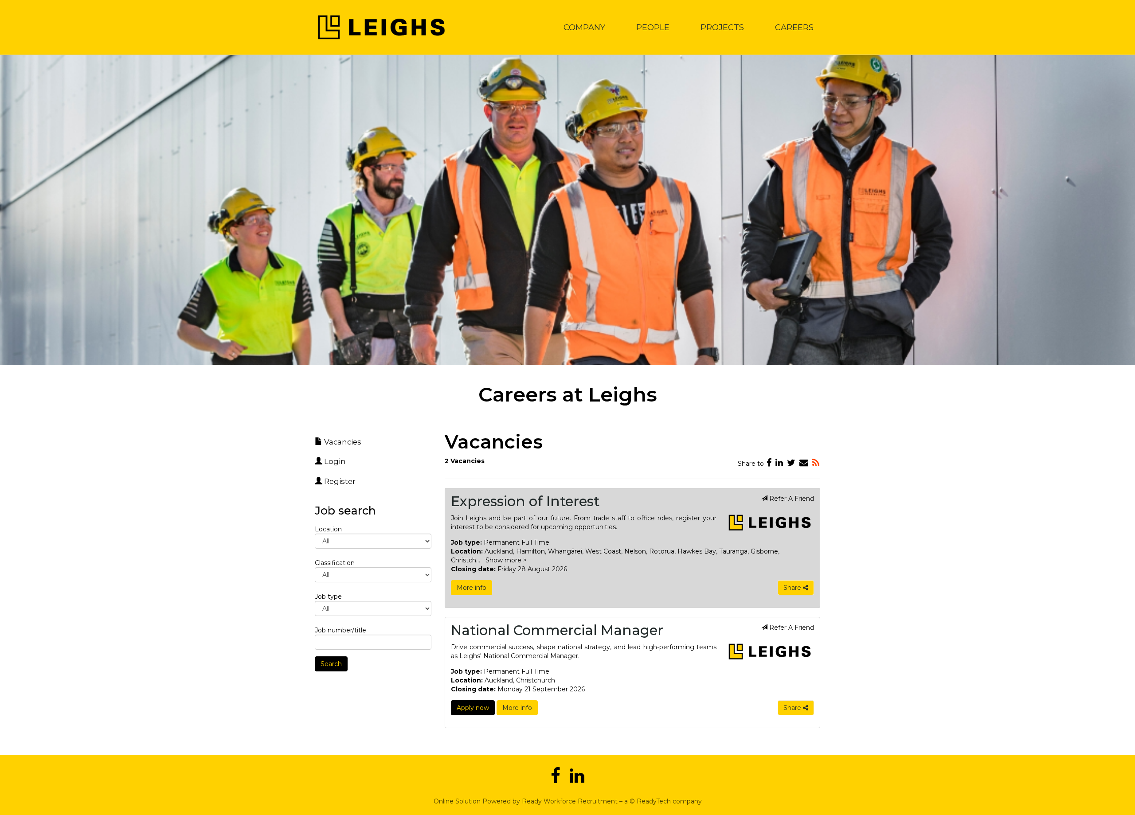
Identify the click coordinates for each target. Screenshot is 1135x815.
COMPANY (584, 27)
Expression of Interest (525, 501)
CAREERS (794, 27)
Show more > (506, 560)
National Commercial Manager (557, 630)
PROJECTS (722, 27)
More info (471, 588)
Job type (328, 597)
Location (328, 529)
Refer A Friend (790, 499)
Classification (335, 563)
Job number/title (340, 630)
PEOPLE (652, 27)
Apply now (473, 708)
